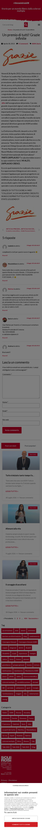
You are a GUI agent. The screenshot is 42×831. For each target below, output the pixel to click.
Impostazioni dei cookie (21, 818)
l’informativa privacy (17, 809)
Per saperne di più (10, 812)
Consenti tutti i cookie (21, 824)
